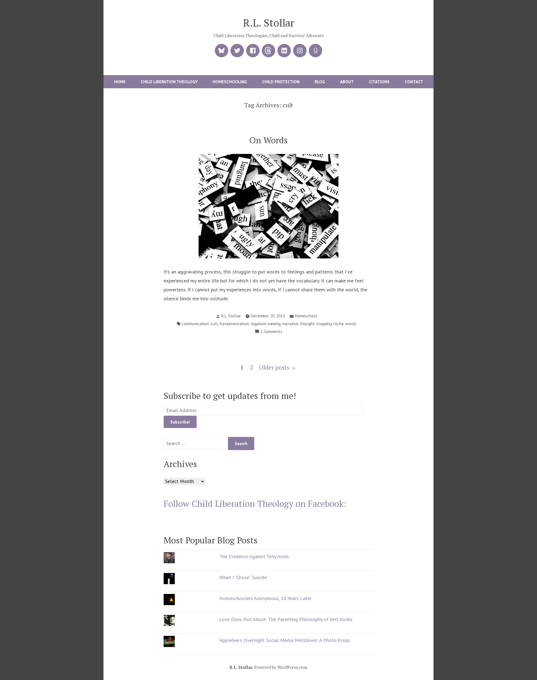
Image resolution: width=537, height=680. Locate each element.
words (350, 323)
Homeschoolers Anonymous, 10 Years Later (265, 598)
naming (274, 323)
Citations (379, 81)
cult (214, 323)
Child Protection (281, 81)
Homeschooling (230, 81)
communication (195, 323)
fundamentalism (234, 323)
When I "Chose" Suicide (243, 577)
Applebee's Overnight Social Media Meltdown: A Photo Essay (284, 640)
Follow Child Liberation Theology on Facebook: (255, 503)
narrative (290, 323)
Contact (414, 81)
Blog (320, 81)
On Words (268, 140)
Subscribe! (180, 422)
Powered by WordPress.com (280, 667)
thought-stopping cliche (322, 323)
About (347, 81)
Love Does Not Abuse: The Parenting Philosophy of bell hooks (285, 619)
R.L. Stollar (268, 23)
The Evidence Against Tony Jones (254, 556)
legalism (258, 323)
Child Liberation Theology (169, 81)
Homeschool (306, 315)
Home (120, 81)
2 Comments (271, 332)
